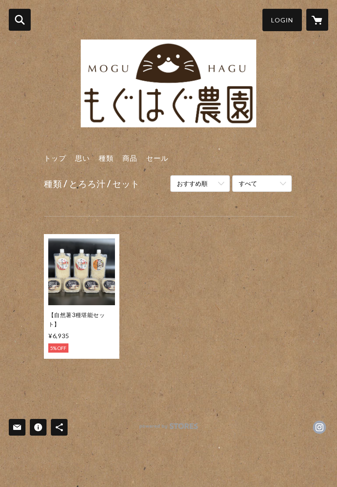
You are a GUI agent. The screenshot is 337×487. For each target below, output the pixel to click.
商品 (129, 158)
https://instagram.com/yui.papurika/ (319, 427)
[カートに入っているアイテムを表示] (317, 20)
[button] (282, 20)
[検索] (20, 20)
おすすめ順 (192, 183)
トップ (55, 158)
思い (82, 158)
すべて (248, 183)
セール (157, 158)
